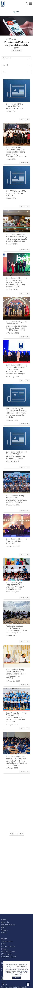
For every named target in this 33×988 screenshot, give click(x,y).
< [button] (10, 834)
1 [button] (12, 834)
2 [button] (14, 834)
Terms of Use (24, 971)
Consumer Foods (8, 946)
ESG (2, 927)
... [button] (17, 834)
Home (3, 920)
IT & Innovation (7, 954)
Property (4, 949)
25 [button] (20, 834)
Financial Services (8, 952)
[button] (16, 50)
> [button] (22, 834)
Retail (3, 944)
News (3, 932)
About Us (5, 922)
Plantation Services (8, 957)
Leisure (4, 939)
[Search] (26, 3)
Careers (4, 930)
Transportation (7, 941)
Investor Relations (8, 925)
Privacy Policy (20, 973)
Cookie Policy (9, 973)
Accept (17, 977)
